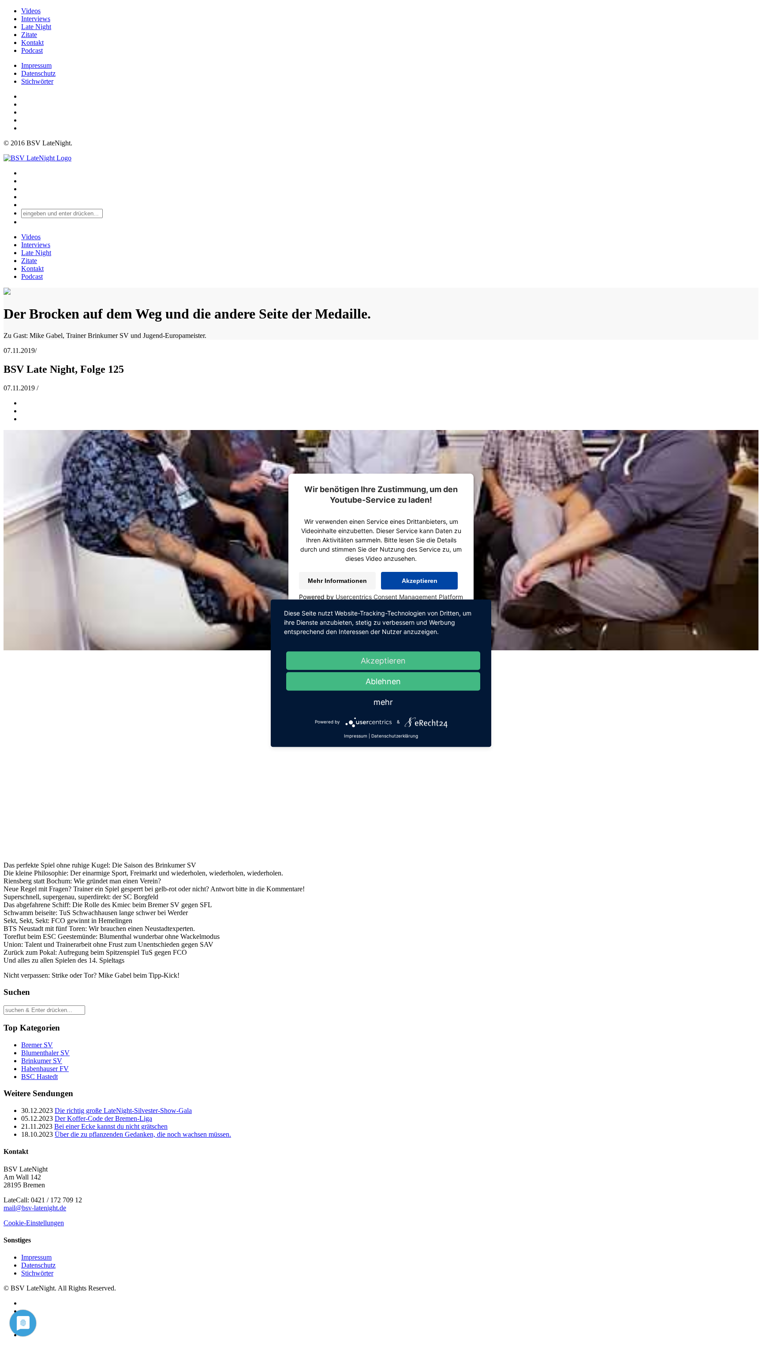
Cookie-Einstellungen (34, 1223)
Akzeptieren (419, 580)
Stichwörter (37, 81)
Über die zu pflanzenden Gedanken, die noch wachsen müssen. (143, 1134)
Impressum (36, 65)
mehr (383, 701)
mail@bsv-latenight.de (35, 1208)
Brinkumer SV (41, 1060)
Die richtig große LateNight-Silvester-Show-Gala (123, 1110)
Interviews (35, 18)
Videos (31, 11)
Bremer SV (37, 1045)
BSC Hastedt (39, 1076)
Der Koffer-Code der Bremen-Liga (103, 1118)
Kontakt (32, 42)
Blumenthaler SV (45, 1053)
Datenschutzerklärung (394, 735)
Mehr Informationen (337, 580)
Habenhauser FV (45, 1068)
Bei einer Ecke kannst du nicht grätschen (111, 1126)
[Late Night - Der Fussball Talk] (37, 158)
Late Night (36, 26)
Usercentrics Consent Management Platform (399, 597)
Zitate (29, 34)
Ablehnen (383, 681)
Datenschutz (38, 73)
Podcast (32, 50)
